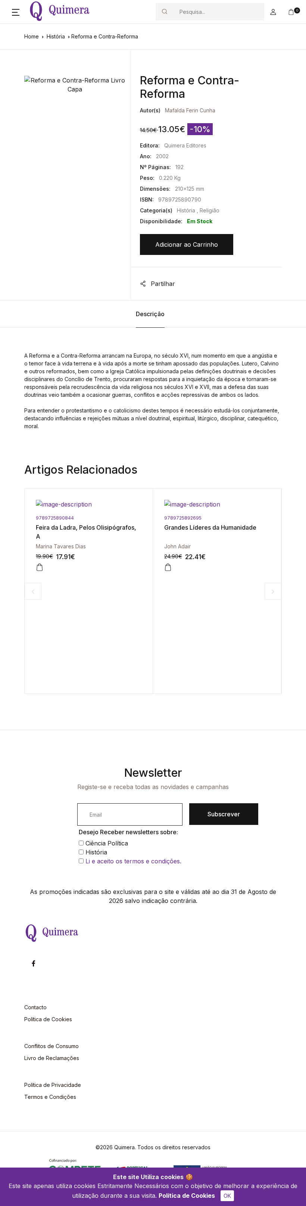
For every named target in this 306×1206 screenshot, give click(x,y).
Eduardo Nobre (274, 546)
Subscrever (223, 814)
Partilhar (162, 283)
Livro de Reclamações (51, 1058)
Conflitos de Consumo (51, 1046)
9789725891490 (273, 518)
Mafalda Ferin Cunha (190, 110)
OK (227, 1196)
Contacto (35, 1007)
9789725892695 (144, 518)
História (56, 36)
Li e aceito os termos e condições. (133, 861)
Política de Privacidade (52, 1085)
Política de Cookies (187, 1195)
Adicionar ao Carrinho (186, 244)
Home (31, 36)
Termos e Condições (50, 1097)
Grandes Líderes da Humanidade (172, 527)
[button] (15, 12)
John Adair (139, 546)
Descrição (150, 314)
